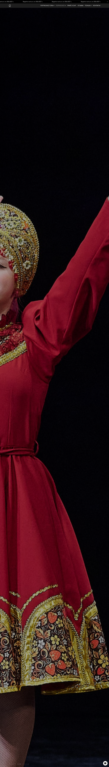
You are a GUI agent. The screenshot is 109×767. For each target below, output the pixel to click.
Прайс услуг (71, 5)
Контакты (96, 5)
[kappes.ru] (10, 5)
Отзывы (80, 5)
